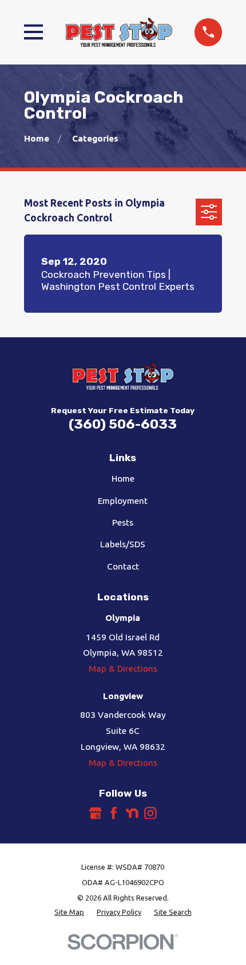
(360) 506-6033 (123, 424)
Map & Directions (123, 668)
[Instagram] (150, 813)
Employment (123, 501)
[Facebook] (114, 813)
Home (123, 478)
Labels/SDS (122, 544)
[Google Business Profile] (95, 813)
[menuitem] (69, 912)
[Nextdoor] (132, 813)
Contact (123, 566)
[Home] (119, 32)
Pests (122, 522)
